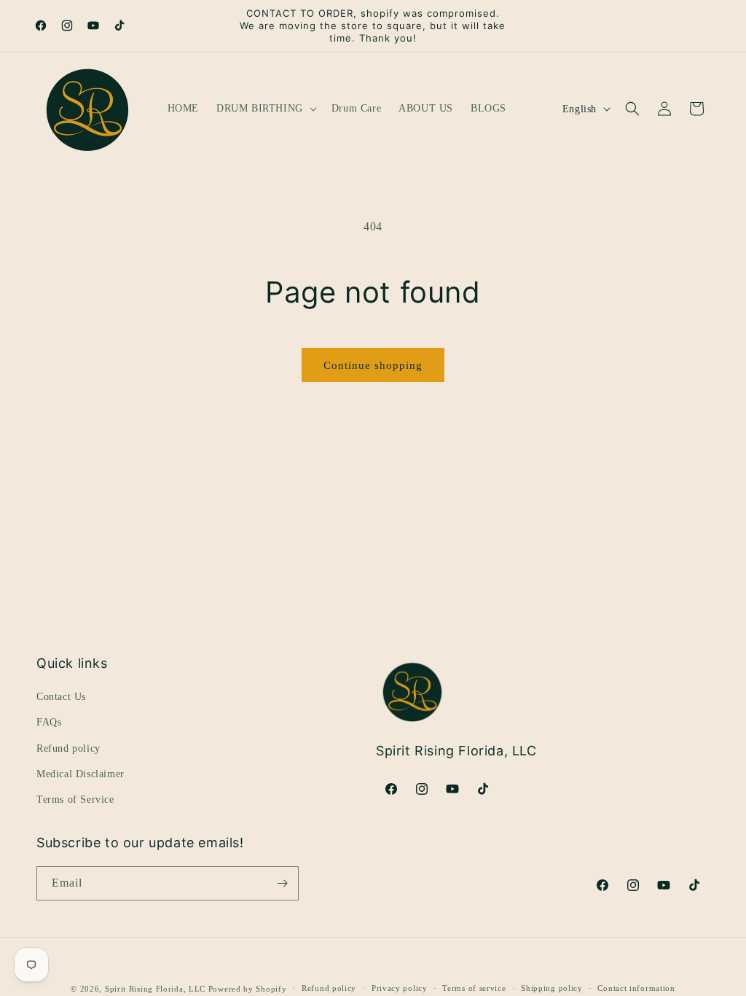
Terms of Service (75, 799)
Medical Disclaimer (80, 774)
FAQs (48, 722)
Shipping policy (552, 988)
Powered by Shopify (247, 988)
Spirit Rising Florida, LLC (155, 988)
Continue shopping (373, 365)
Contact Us (61, 696)
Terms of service (474, 988)
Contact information (636, 988)
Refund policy (68, 748)
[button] (265, 108)
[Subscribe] (282, 883)
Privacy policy (400, 988)
